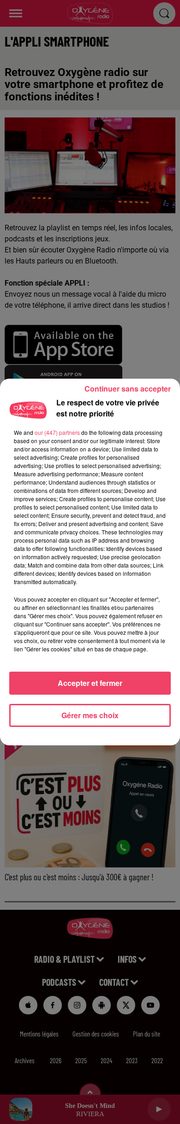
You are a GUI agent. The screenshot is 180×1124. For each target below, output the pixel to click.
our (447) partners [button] (57, 432)
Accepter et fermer (90, 683)
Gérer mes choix (90, 715)
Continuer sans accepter (127, 388)
